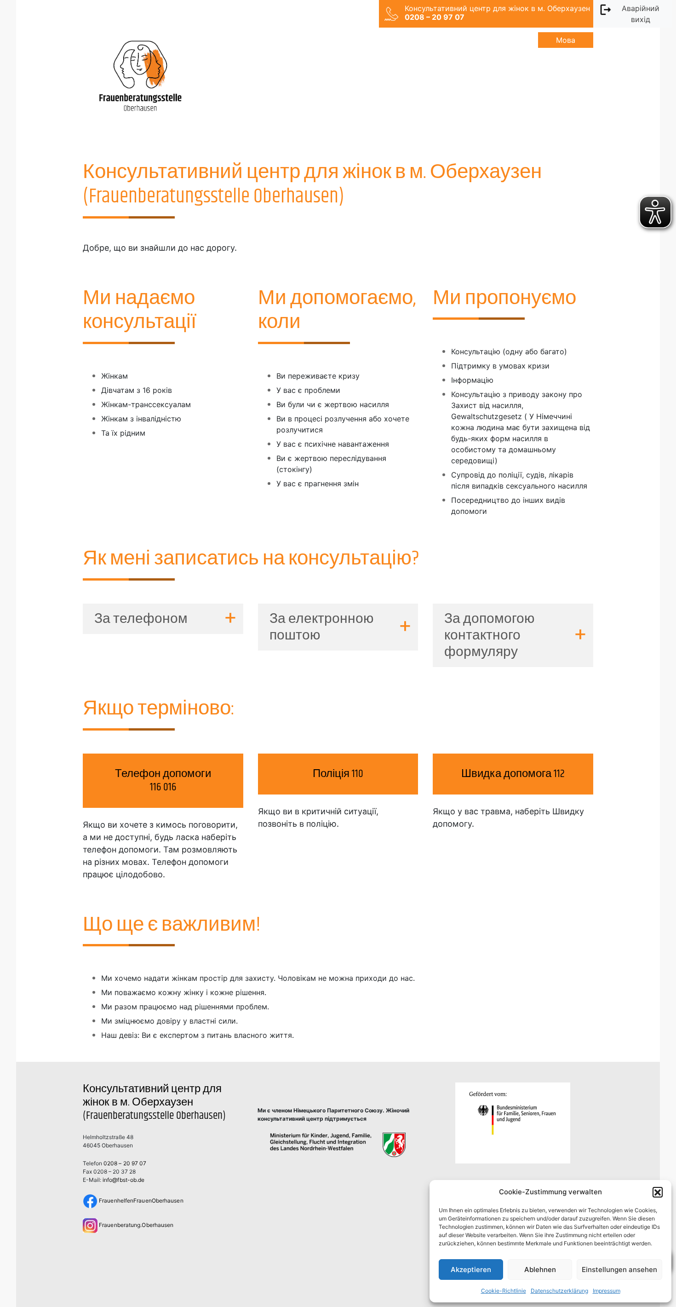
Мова (565, 40)
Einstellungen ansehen (619, 1269)
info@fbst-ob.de (123, 1179)
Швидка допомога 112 (513, 774)
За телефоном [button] (141, 618)
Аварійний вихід (640, 14)
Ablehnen (540, 1269)
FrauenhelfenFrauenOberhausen (140, 1200)
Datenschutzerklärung (559, 1290)
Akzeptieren (471, 1269)
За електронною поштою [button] (321, 627)
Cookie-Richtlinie (503, 1290)
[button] (657, 1192)
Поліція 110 (338, 774)
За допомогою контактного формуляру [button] (489, 635)
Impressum (606, 1290)
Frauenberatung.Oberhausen (135, 1224)
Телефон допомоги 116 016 (163, 780)
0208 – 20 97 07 (124, 1163)
